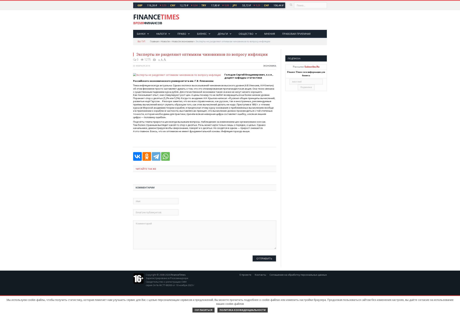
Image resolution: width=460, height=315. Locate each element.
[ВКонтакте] (137, 156)
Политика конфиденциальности (243, 310)
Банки (141, 33)
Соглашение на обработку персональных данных (298, 274)
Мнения (269, 33)
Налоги (161, 33)
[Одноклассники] (146, 156)
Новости (165, 41)
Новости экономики (183, 41)
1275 (147, 59)
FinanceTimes (178, 274)
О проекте (245, 274)
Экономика (269, 65)
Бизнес (202, 33)
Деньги (223, 33)
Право (181, 33)
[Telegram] (156, 156)
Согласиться (203, 310)
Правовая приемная (296, 33)
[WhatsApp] (165, 156)
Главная (154, 41)
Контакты (260, 274)
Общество (246, 33)
